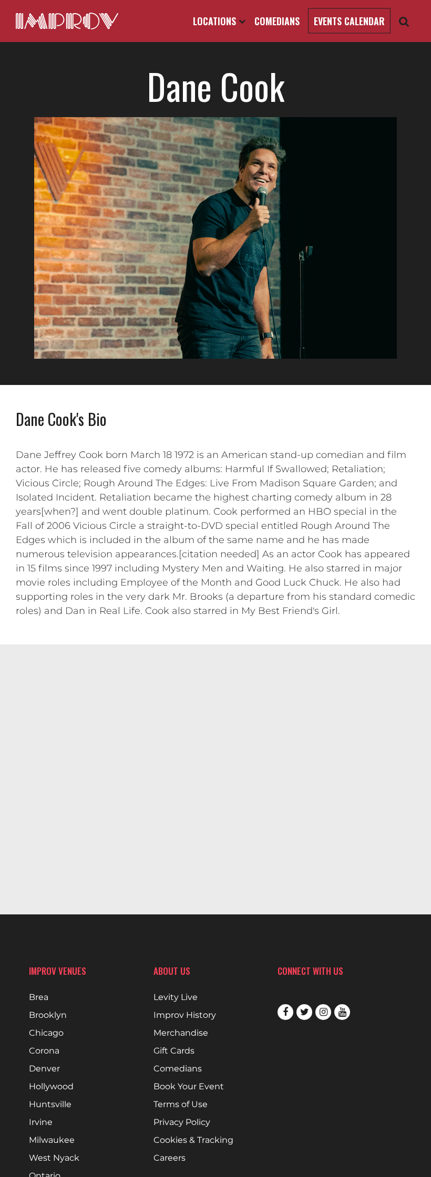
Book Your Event (188, 1086)
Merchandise (180, 1033)
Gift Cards (173, 1051)
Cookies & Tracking (193, 1140)
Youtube (342, 1012)
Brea (38, 997)
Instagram (323, 1012)
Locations (216, 21)
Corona (44, 1051)
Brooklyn (48, 1015)
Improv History (184, 1015)
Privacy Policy (181, 1122)
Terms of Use (180, 1104)
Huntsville (50, 1104)
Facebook (285, 1012)
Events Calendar (349, 21)
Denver (44, 1069)
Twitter (304, 1012)
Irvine (41, 1122)
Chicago (46, 1033)
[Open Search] (404, 21)
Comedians (277, 21)
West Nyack (54, 1158)
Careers (169, 1158)
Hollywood (51, 1086)
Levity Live (175, 997)
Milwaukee (52, 1140)
